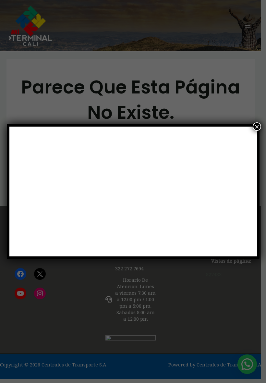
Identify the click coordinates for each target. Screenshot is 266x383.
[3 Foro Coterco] (133, 191)
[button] (25, 191)
